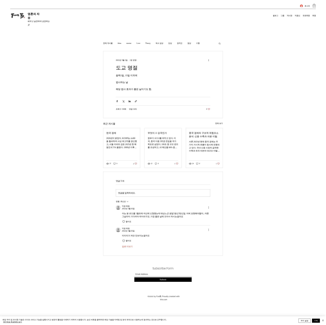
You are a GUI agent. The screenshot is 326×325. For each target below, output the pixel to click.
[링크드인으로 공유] (129, 101)
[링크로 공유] (136, 101)
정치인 (179, 43)
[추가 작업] (208, 60)
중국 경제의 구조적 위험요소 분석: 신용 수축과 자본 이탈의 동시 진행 (204, 134)
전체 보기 (219, 123)
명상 (189, 43)
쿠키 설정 (304, 320)
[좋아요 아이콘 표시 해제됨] (123, 221)
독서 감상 (159, 43)
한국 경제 (111, 133)
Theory (148, 43)
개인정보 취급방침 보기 (12, 322)
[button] (314, 6)
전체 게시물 (108, 43)
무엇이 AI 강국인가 (157, 133)
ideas (119, 43)
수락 (316, 320)
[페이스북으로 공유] (117, 101)
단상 (170, 43)
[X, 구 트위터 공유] (123, 101)
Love (138, 43)
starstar (128, 43)
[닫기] (322, 320)
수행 (198, 43)
